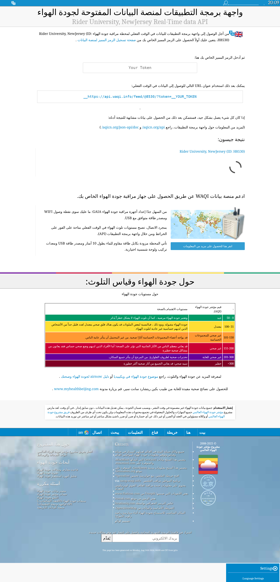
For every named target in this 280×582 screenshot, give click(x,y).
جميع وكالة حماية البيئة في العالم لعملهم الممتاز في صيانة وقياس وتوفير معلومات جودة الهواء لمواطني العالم (149, 453)
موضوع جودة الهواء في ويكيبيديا (136, 376)
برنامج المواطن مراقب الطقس (161, 481)
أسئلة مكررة (48, 483)
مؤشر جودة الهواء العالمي (207, 412)
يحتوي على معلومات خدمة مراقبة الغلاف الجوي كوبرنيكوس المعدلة (150, 487)
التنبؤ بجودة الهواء (47, 497)
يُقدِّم (106, 538)
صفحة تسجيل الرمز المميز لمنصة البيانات (107, 40)
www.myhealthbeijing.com (76, 388)
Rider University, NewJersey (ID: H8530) (212, 151)
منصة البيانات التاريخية (50, 507)
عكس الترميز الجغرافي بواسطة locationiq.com (144, 503)
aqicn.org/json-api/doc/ (120, 127)
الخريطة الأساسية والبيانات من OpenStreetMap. (144, 508)
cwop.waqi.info (130, 481)
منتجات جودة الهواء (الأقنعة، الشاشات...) (61, 501)
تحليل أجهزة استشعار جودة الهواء (57, 476)
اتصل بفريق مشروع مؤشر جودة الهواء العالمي (64, 451)
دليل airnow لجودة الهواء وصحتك (85, 376)
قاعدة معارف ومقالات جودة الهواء (57, 469)
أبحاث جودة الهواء (53, 462)
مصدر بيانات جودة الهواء (51, 491)
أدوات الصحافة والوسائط (52, 455)
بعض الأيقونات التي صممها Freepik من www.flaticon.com (151, 493)
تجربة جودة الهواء (47, 473)
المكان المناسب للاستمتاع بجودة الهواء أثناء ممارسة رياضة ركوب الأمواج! (150, 514)
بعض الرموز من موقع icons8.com (135, 498)
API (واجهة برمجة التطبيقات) (54, 504)
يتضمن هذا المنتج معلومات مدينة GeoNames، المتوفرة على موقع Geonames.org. (151, 469)
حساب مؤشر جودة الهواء (52, 494)
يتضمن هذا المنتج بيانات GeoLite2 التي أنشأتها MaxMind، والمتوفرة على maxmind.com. (150, 461)
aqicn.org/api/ (153, 127)
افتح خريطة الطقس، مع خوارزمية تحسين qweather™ (147, 476)
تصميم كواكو (122, 521)
